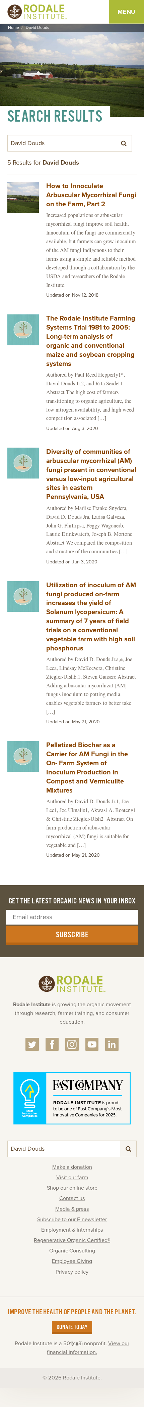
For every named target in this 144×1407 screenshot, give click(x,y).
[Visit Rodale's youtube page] (92, 1044)
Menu (127, 11)
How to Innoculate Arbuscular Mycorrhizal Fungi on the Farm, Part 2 (91, 195)
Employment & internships (72, 1230)
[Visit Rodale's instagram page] (72, 1044)
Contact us (72, 1198)
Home (13, 28)
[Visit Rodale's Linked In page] (112, 1044)
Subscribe (72, 935)
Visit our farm (72, 1177)
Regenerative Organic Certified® (72, 1240)
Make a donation (72, 1167)
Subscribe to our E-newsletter (72, 1219)
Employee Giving (72, 1261)
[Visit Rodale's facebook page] (52, 1044)
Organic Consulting (72, 1250)
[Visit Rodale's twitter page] (32, 1044)
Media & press (72, 1209)
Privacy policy (72, 1272)
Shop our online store (72, 1188)
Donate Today (72, 1327)
